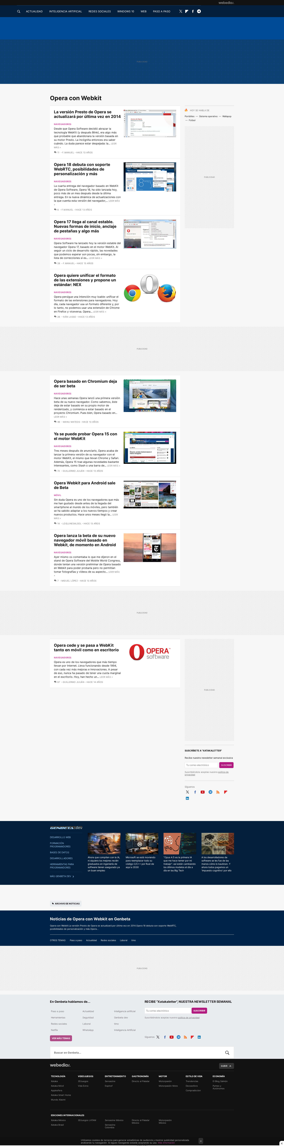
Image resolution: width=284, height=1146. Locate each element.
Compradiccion (193, 1090)
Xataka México (58, 1120)
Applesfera (56, 1090)
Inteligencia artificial (124, 1011)
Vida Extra (83, 1085)
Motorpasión (165, 1081)
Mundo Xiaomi (58, 1099)
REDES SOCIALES (100, 11)
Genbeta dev (66, 827)
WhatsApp (88, 1030)
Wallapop (226, 116)
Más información (166, 1142)
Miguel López (69, 580)
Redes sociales (108, 940)
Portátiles (189, 116)
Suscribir (226, 765)
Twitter (181, 11)
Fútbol (192, 120)
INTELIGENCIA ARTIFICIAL (65, 11)
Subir (224, 1066)
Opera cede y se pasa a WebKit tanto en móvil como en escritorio (86, 647)
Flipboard (187, 11)
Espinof (109, 1085)
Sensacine (110, 1081)
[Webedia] (226, 3)
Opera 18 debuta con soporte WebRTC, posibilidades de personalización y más (82, 169)
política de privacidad (189, 1017)
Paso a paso (76, 940)
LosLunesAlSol (72, 523)
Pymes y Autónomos (219, 1087)
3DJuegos (83, 1081)
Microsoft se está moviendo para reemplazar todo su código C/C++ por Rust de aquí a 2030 (140, 862)
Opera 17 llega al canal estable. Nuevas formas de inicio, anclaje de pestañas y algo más (85, 226)
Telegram (199, 11)
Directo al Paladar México (141, 1121)
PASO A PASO (161, 11)
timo (133, 940)
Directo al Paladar (141, 1081)
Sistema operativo (208, 116)
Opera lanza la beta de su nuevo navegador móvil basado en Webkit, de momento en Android (85, 540)
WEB (143, 11)
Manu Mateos (71, 422)
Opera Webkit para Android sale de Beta (84, 485)
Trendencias (192, 1081)
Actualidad (91, 940)
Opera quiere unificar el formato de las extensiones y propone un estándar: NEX (85, 280)
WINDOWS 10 (125, 11)
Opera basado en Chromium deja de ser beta (85, 383)
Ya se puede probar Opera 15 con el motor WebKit (85, 436)
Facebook (193, 11)
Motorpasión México (165, 1121)
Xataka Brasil (57, 1124)
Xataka (54, 1081)
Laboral (123, 940)
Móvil (57, 495)
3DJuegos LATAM (87, 1120)
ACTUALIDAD (34, 11)
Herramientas (58, 1017)
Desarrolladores (61, 858)
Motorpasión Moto (168, 1085)
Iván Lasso (69, 316)
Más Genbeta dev (60, 876)
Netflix (54, 1030)
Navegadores (62, 124)
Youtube (202, 791)
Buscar (227, 1053)
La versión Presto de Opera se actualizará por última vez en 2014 (87, 114)
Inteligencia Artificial (125, 1030)
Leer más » (95, 258)
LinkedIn (187, 797)
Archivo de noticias (67, 903)
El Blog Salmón (220, 1081)
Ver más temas (61, 1038)
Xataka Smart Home (61, 1095)
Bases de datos (59, 852)
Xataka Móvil (57, 1085)
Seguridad (88, 1017)
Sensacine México (114, 1120)
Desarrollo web (60, 837)
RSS (218, 791)
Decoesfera (192, 1085)
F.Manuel (68, 152)
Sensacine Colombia (110, 1126)
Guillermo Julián (73, 471)
